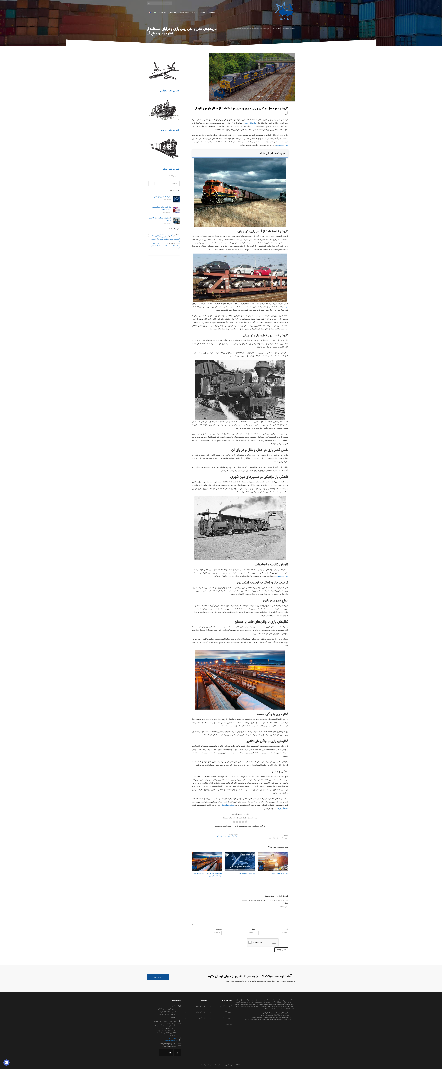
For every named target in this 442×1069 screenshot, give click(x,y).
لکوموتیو (285, 306)
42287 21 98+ (172, 1038)
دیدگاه (286, 903)
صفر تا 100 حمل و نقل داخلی (246, 873)
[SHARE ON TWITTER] (286, 838)
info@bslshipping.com (168, 1044)
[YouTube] (177, 1052)
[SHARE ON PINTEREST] (274, 838)
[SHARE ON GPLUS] (278, 838)
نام (286, 929)
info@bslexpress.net (169, 1046)
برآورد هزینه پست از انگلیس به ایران (163, 235)
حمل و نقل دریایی (250, 123)
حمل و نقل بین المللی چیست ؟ (279, 873)
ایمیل (253, 929)
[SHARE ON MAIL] (270, 838)
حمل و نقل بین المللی (222, 836)
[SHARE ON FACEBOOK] (282, 838)
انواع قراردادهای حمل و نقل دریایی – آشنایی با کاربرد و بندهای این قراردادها (165, 245)
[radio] (246, 822)
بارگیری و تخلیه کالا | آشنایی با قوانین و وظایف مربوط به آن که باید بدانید (165, 239)
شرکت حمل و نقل (227, 805)
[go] (149, 3)
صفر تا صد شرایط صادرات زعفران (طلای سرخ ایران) (161, 208)
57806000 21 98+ (171, 1041)
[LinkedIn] (169, 1052)
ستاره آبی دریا (283, 808)
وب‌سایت (219, 929)
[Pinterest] (162, 1052)
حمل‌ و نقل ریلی (260, 96)
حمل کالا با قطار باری (233, 836)
